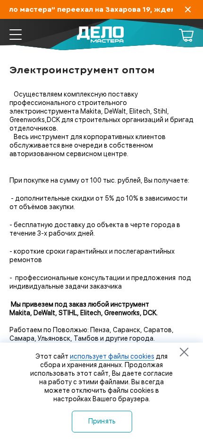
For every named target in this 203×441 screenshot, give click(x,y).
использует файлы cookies (112, 356)
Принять (102, 421)
